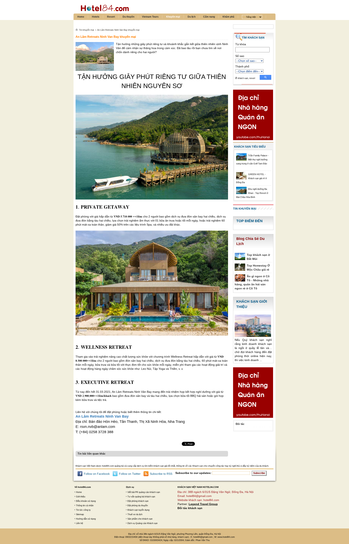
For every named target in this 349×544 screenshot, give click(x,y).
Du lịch (192, 16)
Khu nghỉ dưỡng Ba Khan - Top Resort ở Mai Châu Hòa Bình (252, 193)
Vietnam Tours (150, 16)
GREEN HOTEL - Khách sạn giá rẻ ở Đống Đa (251, 178)
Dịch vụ (130, 487)
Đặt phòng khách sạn (137, 501)
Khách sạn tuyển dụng (138, 510)
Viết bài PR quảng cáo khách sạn (143, 492)
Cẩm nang (209, 16)
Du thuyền (128, 16)
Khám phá (228, 16)
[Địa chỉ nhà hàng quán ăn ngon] (253, 115)
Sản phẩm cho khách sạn (139, 519)
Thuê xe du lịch (134, 514)
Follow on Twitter (130, 473)
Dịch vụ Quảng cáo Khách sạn (142, 523)
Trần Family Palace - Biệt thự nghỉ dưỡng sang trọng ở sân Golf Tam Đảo (252, 159)
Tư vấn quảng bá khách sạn (141, 496)
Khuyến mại (173, 16)
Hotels (95, 16)
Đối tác (240, 423)
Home (80, 16)
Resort (111, 16)
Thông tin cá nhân (85, 505)
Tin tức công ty (83, 510)
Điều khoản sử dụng (86, 501)
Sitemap (80, 514)
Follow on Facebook (97, 473)
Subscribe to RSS (161, 473)
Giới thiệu (80, 496)
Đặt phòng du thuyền (137, 505)
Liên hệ (79, 523)
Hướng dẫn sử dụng (86, 519)
